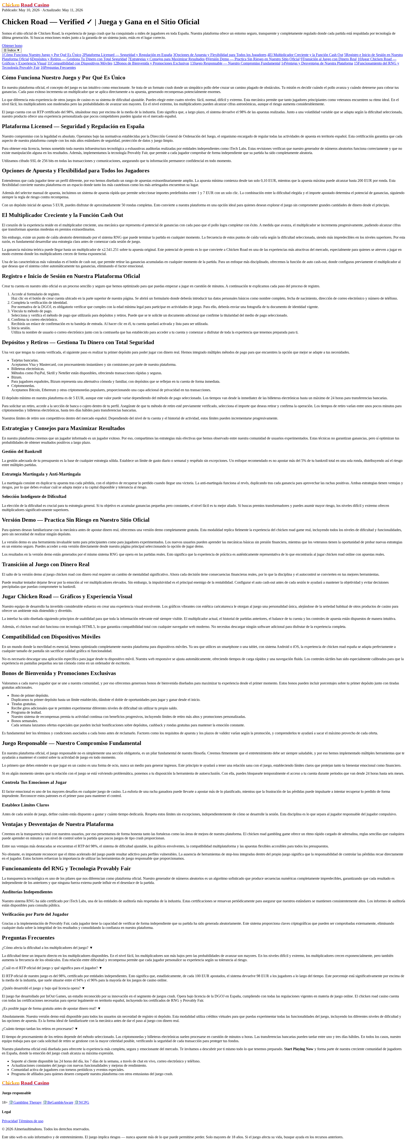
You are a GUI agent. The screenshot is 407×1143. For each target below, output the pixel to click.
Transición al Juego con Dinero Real (329, 59)
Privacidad (10, 1121)
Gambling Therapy (25, 1102)
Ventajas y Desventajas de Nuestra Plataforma (317, 63)
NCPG (81, 1102)
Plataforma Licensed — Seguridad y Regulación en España (127, 55)
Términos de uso (31, 1121)
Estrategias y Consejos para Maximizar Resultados (166, 59)
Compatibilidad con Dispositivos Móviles (79, 63)
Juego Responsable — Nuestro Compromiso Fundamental (235, 63)
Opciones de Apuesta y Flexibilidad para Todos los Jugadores (219, 55)
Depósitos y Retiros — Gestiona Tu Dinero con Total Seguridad (78, 59)
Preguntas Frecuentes (58, 67)
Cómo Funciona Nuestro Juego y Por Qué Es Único (41, 55)
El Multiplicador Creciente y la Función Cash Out (305, 55)
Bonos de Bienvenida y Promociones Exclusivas (151, 63)
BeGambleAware (58, 1102)
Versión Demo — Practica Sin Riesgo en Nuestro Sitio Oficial (253, 59)
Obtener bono (12, 46)
